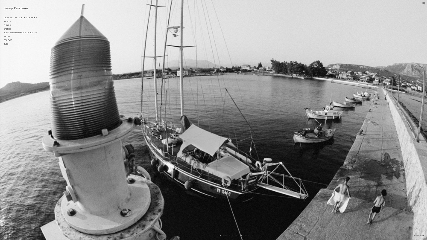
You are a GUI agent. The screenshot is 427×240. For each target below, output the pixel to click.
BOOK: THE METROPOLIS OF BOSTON (21, 32)
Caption (249, 235)
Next (237, 235)
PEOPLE (7, 21)
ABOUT (7, 36)
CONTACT (8, 40)
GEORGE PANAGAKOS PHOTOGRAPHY (20, 17)
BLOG (6, 44)
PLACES (7, 25)
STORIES (8, 29)
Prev (225, 235)
